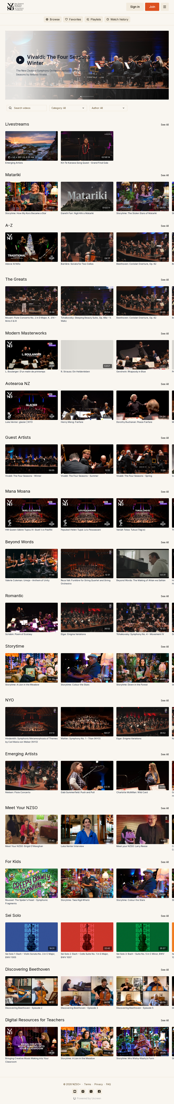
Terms (87, 1084)
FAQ (108, 1084)
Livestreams (17, 124)
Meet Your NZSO (21, 807)
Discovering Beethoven (27, 969)
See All (165, 124)
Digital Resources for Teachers (34, 1019)
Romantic (14, 595)
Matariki (13, 174)
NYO (9, 699)
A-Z (9, 225)
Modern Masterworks (26, 333)
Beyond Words (19, 541)
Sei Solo (13, 915)
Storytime (14, 646)
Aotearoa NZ (17, 383)
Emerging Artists (21, 753)
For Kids (13, 861)
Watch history (119, 19)
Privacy (98, 1084)
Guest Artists (18, 437)
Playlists (96, 19)
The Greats (16, 279)
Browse (55, 19)
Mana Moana (17, 491)
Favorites (75, 19)
